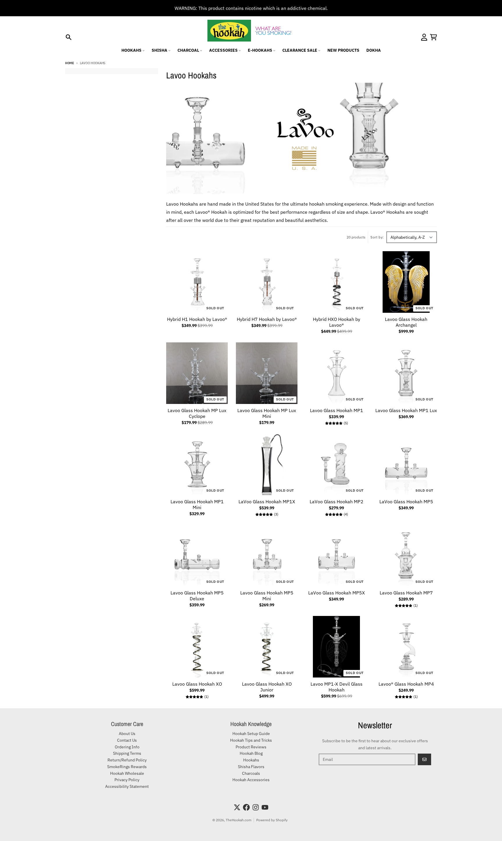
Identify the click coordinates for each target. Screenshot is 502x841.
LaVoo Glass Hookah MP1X (267, 501)
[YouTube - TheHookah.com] (264, 807)
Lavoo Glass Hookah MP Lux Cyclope (197, 413)
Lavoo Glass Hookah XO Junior (267, 687)
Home (69, 63)
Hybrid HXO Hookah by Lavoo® (336, 322)
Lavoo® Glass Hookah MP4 (406, 684)
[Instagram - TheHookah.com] (255, 807)
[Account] (424, 37)
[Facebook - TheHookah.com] (246, 807)
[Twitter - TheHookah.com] (237, 807)
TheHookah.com (238, 820)
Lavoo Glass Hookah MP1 (336, 410)
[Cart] (433, 37)
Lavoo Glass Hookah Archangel (406, 322)
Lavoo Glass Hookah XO (197, 684)
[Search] (68, 37)
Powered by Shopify (272, 820)
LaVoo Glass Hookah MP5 (406, 501)
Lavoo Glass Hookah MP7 (406, 593)
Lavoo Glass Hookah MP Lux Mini (266, 413)
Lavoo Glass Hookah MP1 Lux (406, 410)
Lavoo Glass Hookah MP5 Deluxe (197, 595)
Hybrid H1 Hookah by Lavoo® (197, 319)
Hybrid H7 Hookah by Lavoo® (267, 319)
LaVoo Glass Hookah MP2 (336, 501)
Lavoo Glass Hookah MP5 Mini (266, 595)
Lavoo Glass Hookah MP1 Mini (197, 504)
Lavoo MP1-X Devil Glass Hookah (337, 687)
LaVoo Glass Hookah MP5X (336, 593)
